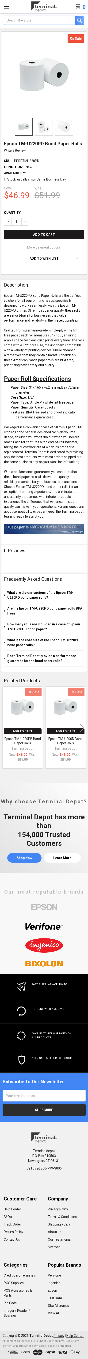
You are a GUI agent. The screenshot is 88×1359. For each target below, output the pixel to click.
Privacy (59, 1335)
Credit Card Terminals (20, 1275)
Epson (52, 1290)
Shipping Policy (59, 1224)
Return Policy (13, 1232)
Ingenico (54, 1283)
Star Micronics (58, 1305)
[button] (44, 258)
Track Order (12, 1224)
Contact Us (12, 1239)
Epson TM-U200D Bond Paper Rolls (65, 741)
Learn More (62, 858)
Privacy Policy (58, 1209)
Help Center (12, 1209)
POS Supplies (14, 1283)
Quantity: (13, 213)
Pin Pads (10, 1303)
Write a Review (15, 150)
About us (54, 1232)
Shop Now (24, 858)
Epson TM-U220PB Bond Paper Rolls (22, 741)
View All (54, 1313)
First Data (55, 1298)
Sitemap (54, 1247)
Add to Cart (22, 731)
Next (82, 728)
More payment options (44, 247)
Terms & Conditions (62, 1217)
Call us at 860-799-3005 (44, 1168)
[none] (44, 74)
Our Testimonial (59, 1239)
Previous (6, 728)
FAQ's (8, 1217)
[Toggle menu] (6, 6)
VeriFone (54, 1275)
